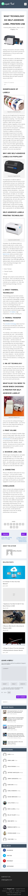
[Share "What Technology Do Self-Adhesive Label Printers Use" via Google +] (11, 524)
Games (15, 730)
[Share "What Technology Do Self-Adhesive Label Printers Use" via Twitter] (8, 524)
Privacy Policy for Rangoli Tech (13, 892)
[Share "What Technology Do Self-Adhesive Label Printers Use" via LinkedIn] (20, 524)
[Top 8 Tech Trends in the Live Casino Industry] (5, 743)
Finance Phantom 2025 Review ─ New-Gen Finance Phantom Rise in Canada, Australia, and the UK (15, 735)
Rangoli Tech (10, 888)
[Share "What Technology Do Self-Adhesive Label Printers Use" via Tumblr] (14, 524)
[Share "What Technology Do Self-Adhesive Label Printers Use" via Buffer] (23, 524)
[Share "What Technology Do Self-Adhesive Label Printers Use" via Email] (14, 527)
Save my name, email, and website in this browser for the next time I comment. (12, 688)
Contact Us (4, 891)
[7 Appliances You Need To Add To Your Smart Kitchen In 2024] (14, 594)
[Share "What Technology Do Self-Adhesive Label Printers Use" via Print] (17, 527)
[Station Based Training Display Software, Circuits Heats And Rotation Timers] (5, 719)
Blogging (12, 29)
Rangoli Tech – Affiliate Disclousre (17, 891)
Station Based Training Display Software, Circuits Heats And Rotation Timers (15, 719)
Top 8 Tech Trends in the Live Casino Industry (15, 742)
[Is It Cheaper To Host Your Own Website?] (14, 572)
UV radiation (13, 312)
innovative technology (10, 324)
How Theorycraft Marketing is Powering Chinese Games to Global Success (15, 727)
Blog (15, 722)
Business (15, 713)
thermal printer (6, 438)
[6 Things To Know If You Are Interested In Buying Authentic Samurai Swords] (14, 639)
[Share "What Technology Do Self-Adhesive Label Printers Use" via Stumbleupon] (11, 527)
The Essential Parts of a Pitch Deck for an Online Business (15, 711)
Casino (14, 744)
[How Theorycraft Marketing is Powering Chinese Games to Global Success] (5, 727)
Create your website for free (14, 894)
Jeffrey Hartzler (12, 27)
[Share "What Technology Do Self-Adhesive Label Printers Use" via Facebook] (5, 524)
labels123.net (6, 254)
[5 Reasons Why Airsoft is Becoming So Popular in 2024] (14, 617)
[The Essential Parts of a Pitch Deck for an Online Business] (5, 712)
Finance (19, 738)
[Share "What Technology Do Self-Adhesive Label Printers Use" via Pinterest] (17, 524)
